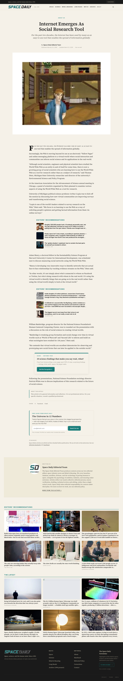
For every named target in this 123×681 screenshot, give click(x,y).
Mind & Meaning (67, 6)
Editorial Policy (79, 661)
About (99, 6)
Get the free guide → (45, 369)
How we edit (78, 47)
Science (57, 6)
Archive (92, 6)
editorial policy (79, 487)
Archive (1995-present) (56, 667)
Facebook (40, 403)
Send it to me (74, 428)
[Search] (113, 7)
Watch (86, 6)
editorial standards (35, 445)
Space (51, 6)
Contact (76, 667)
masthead (47, 445)
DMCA (117, 677)
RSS (109, 669)
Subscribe (110, 1)
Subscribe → (107, 665)
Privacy (104, 677)
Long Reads (78, 6)
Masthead (77, 658)
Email (46, 403)
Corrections (78, 664)
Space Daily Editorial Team (52, 45)
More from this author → (52, 490)
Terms (111, 677)
